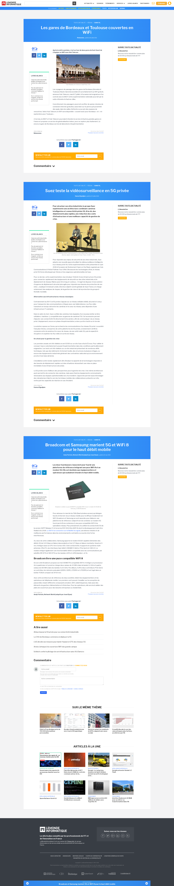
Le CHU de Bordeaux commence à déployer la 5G (52, 637)
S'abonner (161, 3)
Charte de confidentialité (94, 856)
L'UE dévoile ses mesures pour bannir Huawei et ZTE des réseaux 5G (60, 642)
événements (110, 3)
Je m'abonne (122, 59)
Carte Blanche (71, 8)
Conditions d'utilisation (78, 688)
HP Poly (61, 8)
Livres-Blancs (133, 3)
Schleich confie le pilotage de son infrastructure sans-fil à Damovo (59, 652)
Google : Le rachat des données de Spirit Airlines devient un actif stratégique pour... (98, 773)
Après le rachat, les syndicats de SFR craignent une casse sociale (98, 731)
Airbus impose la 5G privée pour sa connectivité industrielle (56, 632)
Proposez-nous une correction (96, 133)
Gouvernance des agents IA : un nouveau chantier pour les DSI (50, 772)
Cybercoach (96, 8)
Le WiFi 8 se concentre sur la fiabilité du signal (63, 530)
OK (100, 156)
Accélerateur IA (84, 8)
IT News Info (70, 841)
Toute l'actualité (79, 22)
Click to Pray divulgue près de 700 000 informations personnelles (50, 731)
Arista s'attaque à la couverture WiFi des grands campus (55, 647)
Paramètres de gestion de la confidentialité (87, 858)
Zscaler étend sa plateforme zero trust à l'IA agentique (74, 730)
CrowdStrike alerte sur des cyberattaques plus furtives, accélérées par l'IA (122, 731)
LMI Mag (122, 8)
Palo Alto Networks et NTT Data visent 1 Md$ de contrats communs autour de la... (74, 772)
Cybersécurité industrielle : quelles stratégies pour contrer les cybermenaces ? (39, 82)
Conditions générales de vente (114, 856)
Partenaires (144, 3)
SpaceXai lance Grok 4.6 (48, 798)
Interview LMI (113, 8)
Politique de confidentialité (67, 688)
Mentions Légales (78, 856)
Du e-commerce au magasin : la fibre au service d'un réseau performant (37, 98)
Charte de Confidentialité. (52, 674)
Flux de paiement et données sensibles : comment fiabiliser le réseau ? (37, 90)
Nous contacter (55, 856)
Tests (104, 8)
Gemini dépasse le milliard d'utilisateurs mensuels (73, 799)
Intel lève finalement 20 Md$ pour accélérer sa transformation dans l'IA (122, 799)
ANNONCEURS (67, 856)
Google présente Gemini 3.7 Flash (122, 771)
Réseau (90, 22)
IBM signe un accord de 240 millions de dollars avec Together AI (97, 799)
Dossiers (100, 3)
